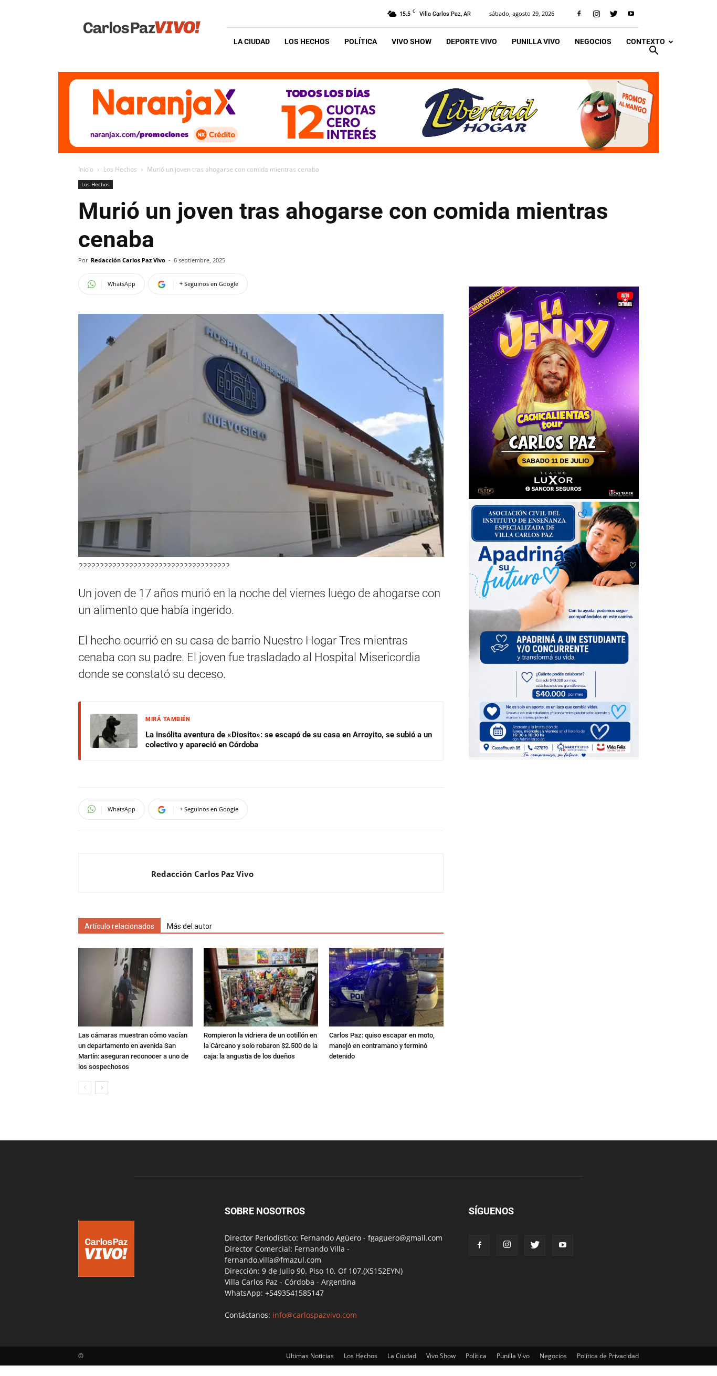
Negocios (593, 41)
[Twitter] (613, 13)
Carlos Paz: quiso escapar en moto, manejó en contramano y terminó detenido (382, 1045)
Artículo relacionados (119, 926)
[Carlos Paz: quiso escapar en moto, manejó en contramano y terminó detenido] (386, 987)
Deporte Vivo (471, 41)
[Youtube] (631, 13)
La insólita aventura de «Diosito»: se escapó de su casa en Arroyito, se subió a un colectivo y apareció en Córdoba (288, 740)
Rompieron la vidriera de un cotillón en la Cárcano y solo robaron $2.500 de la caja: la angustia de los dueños (261, 1045)
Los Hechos (307, 41)
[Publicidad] (358, 112)
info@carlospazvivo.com (314, 1315)
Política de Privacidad (608, 1355)
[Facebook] (579, 13)
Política (360, 41)
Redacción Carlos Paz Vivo (128, 260)
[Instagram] (596, 13)
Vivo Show (411, 41)
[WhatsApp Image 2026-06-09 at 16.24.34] (554, 496)
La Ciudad (252, 41)
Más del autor (189, 926)
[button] (653, 52)
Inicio (85, 169)
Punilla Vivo (536, 41)
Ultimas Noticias (310, 1355)
